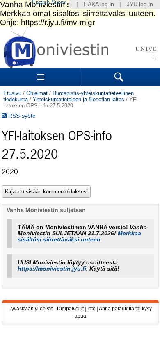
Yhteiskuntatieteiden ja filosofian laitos (78, 99)
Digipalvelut (70, 309)
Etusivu (12, 93)
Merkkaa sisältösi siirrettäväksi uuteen (79, 236)
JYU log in (140, 4)
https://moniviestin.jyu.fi (52, 269)
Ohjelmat (37, 93)
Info (91, 309)
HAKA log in (99, 4)
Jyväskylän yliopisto (31, 309)
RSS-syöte (21, 116)
